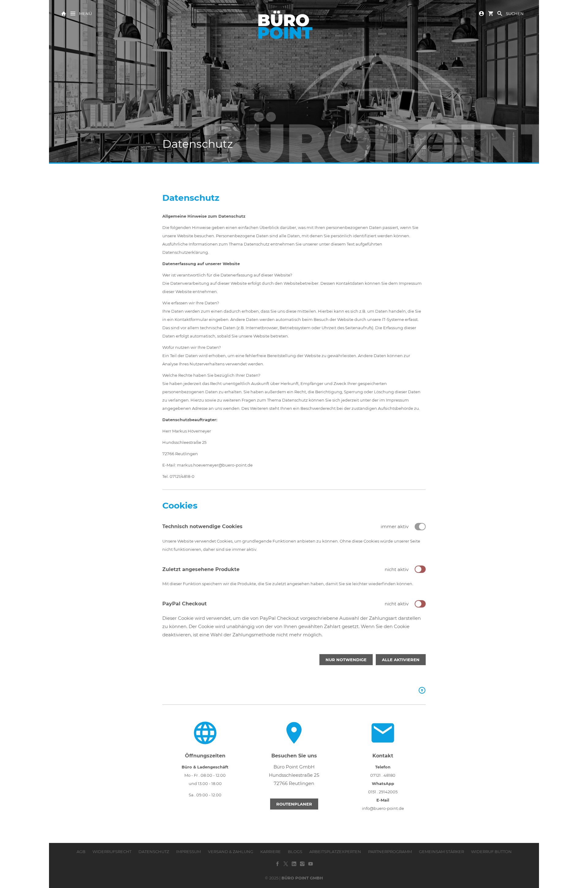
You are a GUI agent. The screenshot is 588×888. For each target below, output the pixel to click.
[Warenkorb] (490, 13)
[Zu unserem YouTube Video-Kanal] (310, 865)
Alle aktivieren (401, 659)
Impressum (188, 851)
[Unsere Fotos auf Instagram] (302, 865)
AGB (81, 851)
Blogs (295, 851)
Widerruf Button (491, 851)
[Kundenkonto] (481, 13)
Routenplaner (294, 804)
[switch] (420, 569)
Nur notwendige (346, 659)
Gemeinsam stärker (441, 851)
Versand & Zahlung (230, 851)
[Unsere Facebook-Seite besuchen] (277, 865)
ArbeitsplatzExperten (335, 851)
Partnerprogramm (390, 851)
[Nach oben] (422, 690)
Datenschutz (153, 851)
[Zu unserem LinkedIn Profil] (294, 865)
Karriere (270, 851)
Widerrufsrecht (111, 851)
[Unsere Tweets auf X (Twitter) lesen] (285, 865)
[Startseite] (63, 13)
